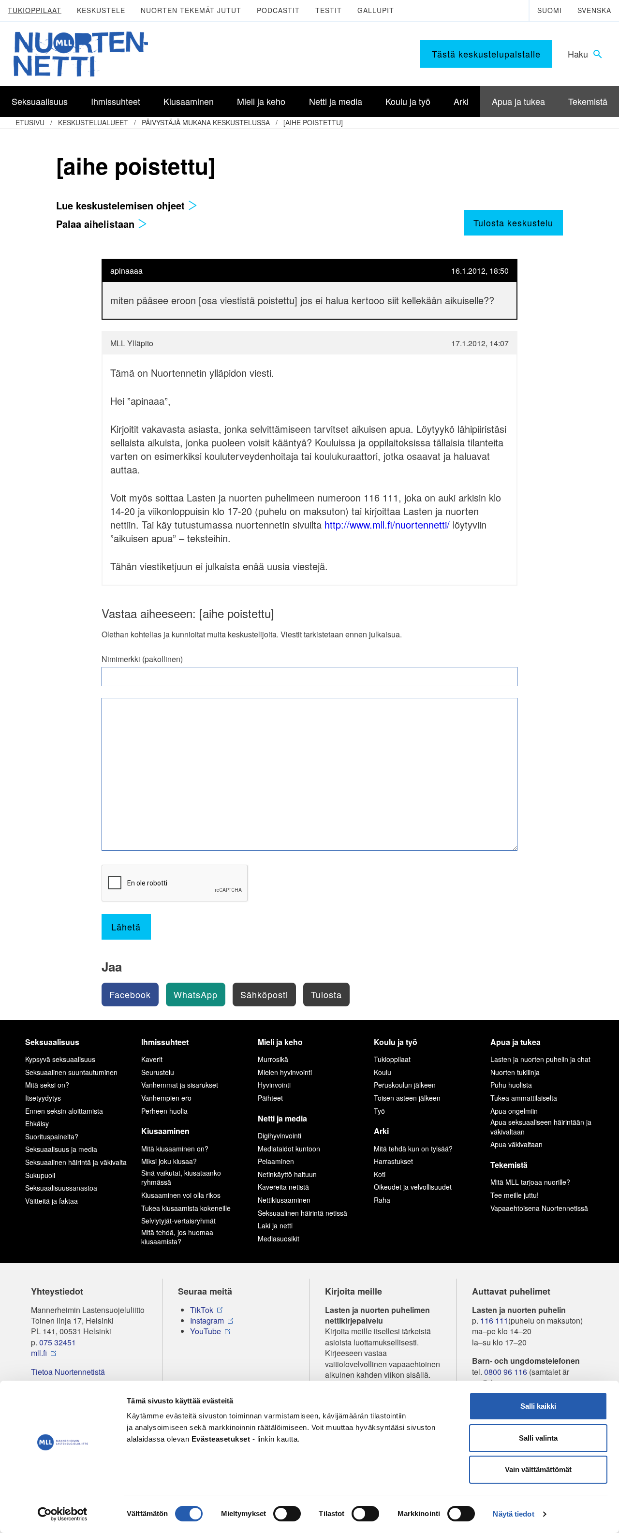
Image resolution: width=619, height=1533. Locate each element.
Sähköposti (264, 994)
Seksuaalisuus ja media (61, 1149)
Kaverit (151, 1059)
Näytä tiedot (513, 1514)
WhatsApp (196, 994)
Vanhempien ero (166, 1098)
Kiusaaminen (165, 1130)
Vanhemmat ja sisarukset (179, 1085)
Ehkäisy (37, 1123)
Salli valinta (538, 1438)
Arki (381, 1130)
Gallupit (375, 10)
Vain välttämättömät (538, 1469)
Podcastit (278, 10)
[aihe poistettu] (313, 122)
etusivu (29, 122)
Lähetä (126, 926)
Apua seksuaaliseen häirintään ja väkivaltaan (540, 1126)
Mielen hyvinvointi (285, 1072)
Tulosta (326, 994)
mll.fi (39, 1353)
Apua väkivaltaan (516, 1144)
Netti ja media (282, 1118)
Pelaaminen (276, 1161)
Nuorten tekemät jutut (191, 10)
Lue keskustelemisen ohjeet (122, 205)
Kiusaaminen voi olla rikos (181, 1195)
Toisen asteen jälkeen (407, 1098)
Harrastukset (393, 1161)
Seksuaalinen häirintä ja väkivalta (76, 1162)
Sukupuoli (40, 1175)
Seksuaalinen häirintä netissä (302, 1213)
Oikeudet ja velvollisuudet (413, 1187)
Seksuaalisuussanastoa (61, 1188)
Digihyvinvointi (279, 1135)
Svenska (594, 10)
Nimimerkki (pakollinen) (142, 659)
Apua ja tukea (515, 1041)
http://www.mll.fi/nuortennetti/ (387, 524)
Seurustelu (157, 1072)
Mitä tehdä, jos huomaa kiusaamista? (177, 1237)
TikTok (201, 1310)
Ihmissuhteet (165, 1041)
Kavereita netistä (283, 1187)
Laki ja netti (275, 1225)
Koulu (382, 1072)
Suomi (549, 10)
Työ (379, 1111)
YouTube (205, 1331)
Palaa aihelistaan (96, 224)
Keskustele (101, 10)
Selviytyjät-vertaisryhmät (178, 1220)
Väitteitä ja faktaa (51, 1201)
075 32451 (57, 1342)
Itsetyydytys (43, 1098)
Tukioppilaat (34, 10)
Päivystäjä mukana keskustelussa (206, 122)
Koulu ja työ (395, 1041)
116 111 (494, 1320)
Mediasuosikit (278, 1238)
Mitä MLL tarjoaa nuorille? (530, 1182)
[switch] (287, 1513)
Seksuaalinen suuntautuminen (71, 1072)
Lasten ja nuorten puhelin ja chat (540, 1059)
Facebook (130, 994)
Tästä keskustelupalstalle (486, 53)
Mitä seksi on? (47, 1085)
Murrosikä (273, 1059)
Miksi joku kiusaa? (169, 1161)
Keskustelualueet (93, 122)
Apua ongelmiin (514, 1111)
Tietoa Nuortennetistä (68, 1372)
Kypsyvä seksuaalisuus (60, 1059)
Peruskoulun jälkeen (405, 1085)
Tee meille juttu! (514, 1195)
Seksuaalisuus (52, 1041)
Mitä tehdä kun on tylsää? (413, 1148)
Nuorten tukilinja (515, 1072)
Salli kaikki (538, 1406)
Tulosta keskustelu (513, 222)
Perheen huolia (164, 1111)
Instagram (207, 1320)
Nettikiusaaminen (284, 1200)
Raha (382, 1200)
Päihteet (270, 1098)
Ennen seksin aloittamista (64, 1111)
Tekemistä (509, 1164)
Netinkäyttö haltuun (287, 1174)
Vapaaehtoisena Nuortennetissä (539, 1208)
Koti (379, 1174)
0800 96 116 (505, 1372)
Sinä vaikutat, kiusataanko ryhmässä (181, 1177)
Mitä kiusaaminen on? (174, 1148)
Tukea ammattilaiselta (523, 1098)
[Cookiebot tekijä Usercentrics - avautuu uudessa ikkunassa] (62, 1514)
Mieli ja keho (280, 1041)
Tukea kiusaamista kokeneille (186, 1208)
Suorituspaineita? (51, 1136)
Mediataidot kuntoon (289, 1148)
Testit (328, 10)
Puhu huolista (511, 1085)
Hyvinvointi (274, 1085)
